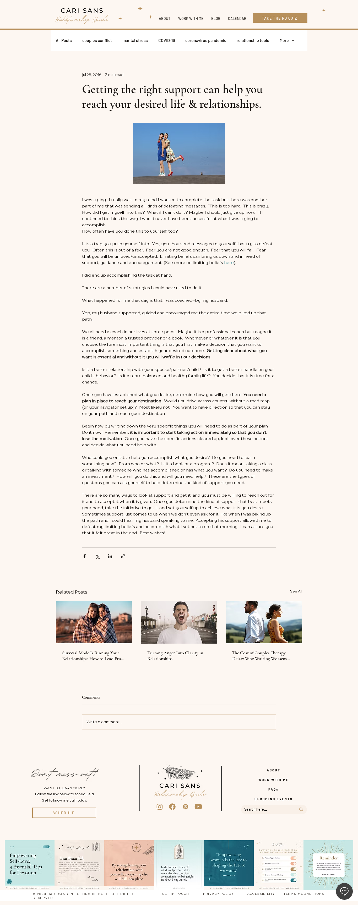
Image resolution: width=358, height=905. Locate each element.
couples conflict (97, 40)
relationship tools (253, 40)
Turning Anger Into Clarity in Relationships (175, 655)
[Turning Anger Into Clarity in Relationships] (179, 622)
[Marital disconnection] (264, 622)
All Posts (64, 40)
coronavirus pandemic (205, 40)
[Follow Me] (159, 807)
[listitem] (30, 865)
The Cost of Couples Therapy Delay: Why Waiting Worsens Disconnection (259, 655)
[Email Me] (185, 807)
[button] (190, 18)
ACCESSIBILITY (261, 894)
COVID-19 (166, 40)
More (284, 40)
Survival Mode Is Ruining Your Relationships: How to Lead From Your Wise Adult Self (93, 655)
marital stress (135, 40)
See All (296, 591)
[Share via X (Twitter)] (97, 556)
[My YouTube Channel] (198, 807)
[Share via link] (123, 556)
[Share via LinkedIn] (110, 556)
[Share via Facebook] (84, 556)
